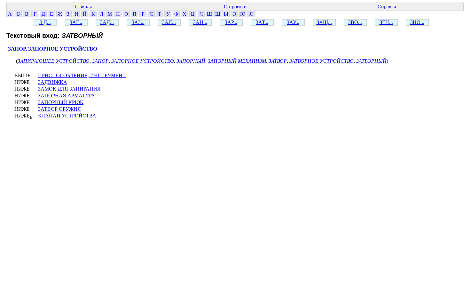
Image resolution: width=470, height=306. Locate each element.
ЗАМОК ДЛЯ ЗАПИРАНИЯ (69, 89)
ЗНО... (417, 22)
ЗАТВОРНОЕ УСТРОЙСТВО (321, 61)
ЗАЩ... (324, 22)
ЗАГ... (76, 22)
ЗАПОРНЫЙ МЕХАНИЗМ (237, 61)
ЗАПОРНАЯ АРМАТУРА (66, 95)
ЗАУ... (293, 22)
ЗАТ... (262, 22)
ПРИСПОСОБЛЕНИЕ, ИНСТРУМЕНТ (82, 75)
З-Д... (45, 22)
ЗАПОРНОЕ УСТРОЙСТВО (142, 61)
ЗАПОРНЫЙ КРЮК (60, 102)
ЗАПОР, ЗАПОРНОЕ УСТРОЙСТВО (52, 49)
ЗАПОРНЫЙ (190, 61)
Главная (83, 6)
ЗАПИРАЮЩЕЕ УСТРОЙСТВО (54, 61)
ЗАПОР (100, 61)
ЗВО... (355, 22)
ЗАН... (200, 22)
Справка (387, 6)
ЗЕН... (386, 22)
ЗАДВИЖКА (52, 82)
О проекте (235, 6)
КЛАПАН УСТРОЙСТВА (67, 115)
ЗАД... (107, 22)
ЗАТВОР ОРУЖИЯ (59, 109)
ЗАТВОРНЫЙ (371, 61)
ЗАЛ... (169, 22)
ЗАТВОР (278, 61)
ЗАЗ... (138, 22)
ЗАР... (231, 22)
